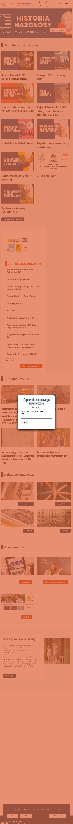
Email (23, 414)
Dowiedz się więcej (36, 407)
